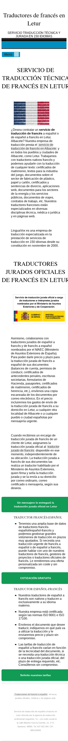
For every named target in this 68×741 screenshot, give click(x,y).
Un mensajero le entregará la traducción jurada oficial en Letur (35, 504)
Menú (8, 54)
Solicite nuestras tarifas (35, 675)
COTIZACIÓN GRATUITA (35, 578)
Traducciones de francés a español (31, 694)
